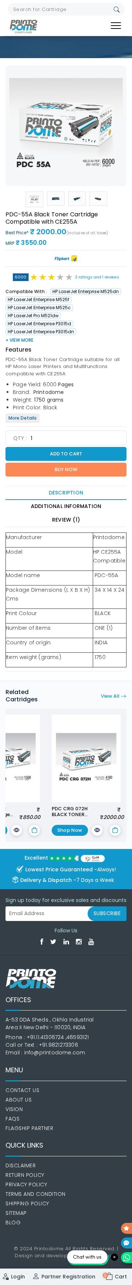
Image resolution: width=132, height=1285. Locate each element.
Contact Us (22, 1090)
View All (111, 696)
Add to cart (66, 453)
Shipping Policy (27, 1203)
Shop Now (69, 830)
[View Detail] (16, 830)
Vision (14, 1109)
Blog (13, 1222)
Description (66, 492)
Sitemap (16, 1213)
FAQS (12, 1118)
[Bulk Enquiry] (126, 1242)
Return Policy (25, 1175)
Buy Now (66, 469)
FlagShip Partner (29, 1128)
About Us (19, 1099)
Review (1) (66, 519)
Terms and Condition (36, 1194)
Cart (116, 1276)
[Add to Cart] (34, 830)
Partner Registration (68, 1276)
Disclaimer (21, 1165)
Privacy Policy (26, 1184)
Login (18, 1276)
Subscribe (107, 913)
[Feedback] (126, 1228)
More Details (22, 418)
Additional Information (66, 506)
